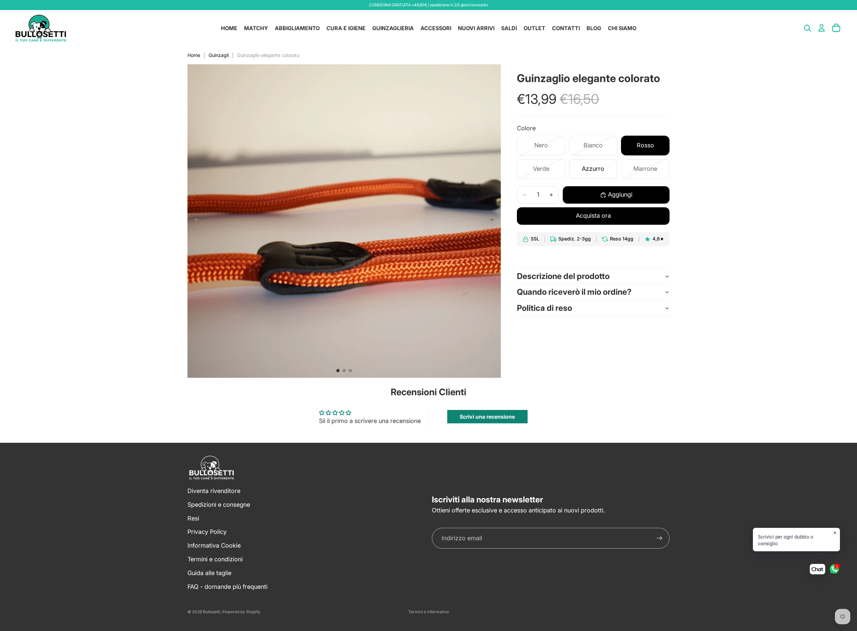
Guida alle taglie (209, 572)
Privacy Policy (207, 532)
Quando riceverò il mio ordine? (574, 292)
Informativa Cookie (214, 545)
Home (193, 55)
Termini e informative (428, 611)
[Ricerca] (807, 28)
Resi (193, 518)
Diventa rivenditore (213, 490)
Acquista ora (593, 215)
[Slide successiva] (493, 221)
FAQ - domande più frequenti (227, 586)
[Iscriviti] (659, 539)
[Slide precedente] (194, 221)
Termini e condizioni (215, 559)
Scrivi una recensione (487, 416)
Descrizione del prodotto (563, 276)
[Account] (821, 27)
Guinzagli (219, 55)
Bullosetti (211, 611)
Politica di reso (544, 308)
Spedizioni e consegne (218, 504)
